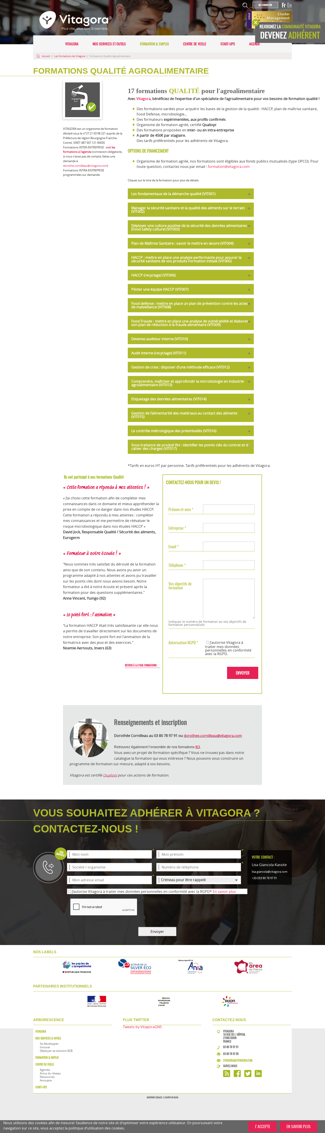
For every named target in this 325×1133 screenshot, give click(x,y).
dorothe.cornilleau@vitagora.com (85, 166)
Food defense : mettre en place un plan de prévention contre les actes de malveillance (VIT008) (189, 305)
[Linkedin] (258, 1076)
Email (173, 546)
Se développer (49, 1044)
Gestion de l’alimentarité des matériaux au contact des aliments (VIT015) (184, 415)
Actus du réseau (50, 1073)
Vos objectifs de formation (180, 585)
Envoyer (157, 931)
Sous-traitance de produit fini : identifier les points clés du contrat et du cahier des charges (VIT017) (190, 447)
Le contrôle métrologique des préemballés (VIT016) (173, 430)
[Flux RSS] (226, 1076)
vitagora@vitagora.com (237, 1060)
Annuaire (46, 1080)
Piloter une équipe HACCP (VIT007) (160, 289)
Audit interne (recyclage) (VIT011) (158, 353)
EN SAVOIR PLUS (299, 1126)
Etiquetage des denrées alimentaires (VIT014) (168, 399)
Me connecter (265, 5)
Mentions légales (154, 1097)
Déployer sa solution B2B (56, 1051)
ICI (197, 747)
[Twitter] (247, 1076)
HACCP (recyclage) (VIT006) (153, 275)
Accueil (46, 56)
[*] (109, 854)
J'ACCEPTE (262, 1126)
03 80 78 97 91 (231, 1047)
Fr (284, 5)
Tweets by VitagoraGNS (142, 1026)
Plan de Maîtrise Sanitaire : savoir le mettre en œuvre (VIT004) (182, 243)
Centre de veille (194, 44)
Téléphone (177, 565)
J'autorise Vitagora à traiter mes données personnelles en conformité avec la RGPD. (228, 648)
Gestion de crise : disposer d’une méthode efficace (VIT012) (180, 367)
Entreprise (177, 527)
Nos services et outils (109, 44)
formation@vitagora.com (229, 166)
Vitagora (71, 44)
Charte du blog (171, 1097)
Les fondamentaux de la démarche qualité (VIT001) (173, 193)
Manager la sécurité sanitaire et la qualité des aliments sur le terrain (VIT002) (188, 209)
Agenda (254, 44)
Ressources (47, 1077)
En (289, 5)
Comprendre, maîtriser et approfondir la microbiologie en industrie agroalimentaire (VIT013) (187, 383)
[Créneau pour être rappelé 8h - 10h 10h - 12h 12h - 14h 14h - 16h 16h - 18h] (198, 880)
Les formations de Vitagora (70, 56)
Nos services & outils (48, 1038)
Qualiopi (110, 775)
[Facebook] (237, 1076)
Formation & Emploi (154, 44)
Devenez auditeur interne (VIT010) (159, 338)
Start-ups (227, 44)
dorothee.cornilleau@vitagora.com (213, 735)
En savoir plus (224, 891)
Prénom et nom (180, 509)
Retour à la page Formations (141, 665)
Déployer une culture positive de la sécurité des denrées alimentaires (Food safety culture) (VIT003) (189, 227)
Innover (45, 1047)
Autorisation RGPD (183, 642)
